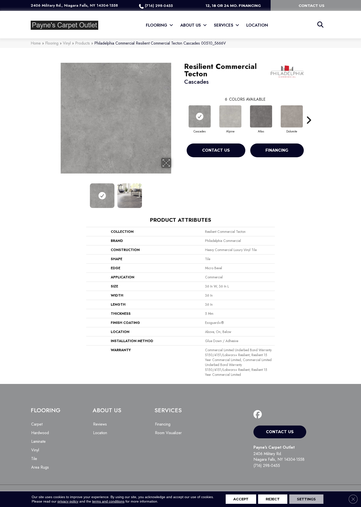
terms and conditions (108, 501)
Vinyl (67, 43)
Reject (273, 499)
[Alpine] (230, 116)
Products (82, 43)
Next (174, 193)
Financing (276, 150)
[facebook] (258, 415)
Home (36, 43)
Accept (241, 499)
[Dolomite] (291, 116)
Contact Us (216, 150)
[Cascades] (199, 116)
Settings (306, 499)
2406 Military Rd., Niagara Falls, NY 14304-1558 (74, 5)
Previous (57, 193)
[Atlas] (261, 116)
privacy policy (67, 501)
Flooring (51, 43)
